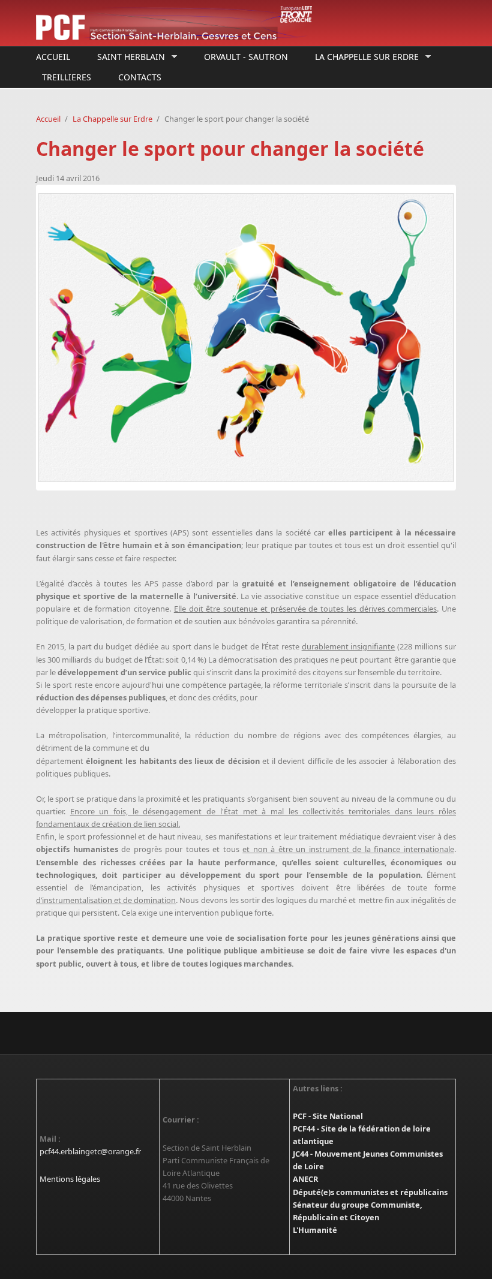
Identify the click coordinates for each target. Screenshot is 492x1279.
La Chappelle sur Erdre (364, 57)
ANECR (305, 1178)
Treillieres (66, 77)
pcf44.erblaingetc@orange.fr (90, 1151)
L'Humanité (315, 1229)
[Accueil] (174, 23)
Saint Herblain (128, 57)
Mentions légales (70, 1178)
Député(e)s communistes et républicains (370, 1192)
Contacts (139, 77)
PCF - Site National (328, 1116)
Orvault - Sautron (246, 56)
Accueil (53, 56)
